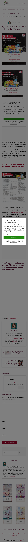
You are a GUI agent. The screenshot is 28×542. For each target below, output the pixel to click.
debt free (6, 338)
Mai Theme (19, 540)
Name (4, 421)
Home (3, 16)
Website (4, 435)
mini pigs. (15, 341)
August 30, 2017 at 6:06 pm (11, 382)
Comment (5, 402)
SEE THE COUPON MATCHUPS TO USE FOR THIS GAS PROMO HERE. (13, 165)
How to (15, 318)
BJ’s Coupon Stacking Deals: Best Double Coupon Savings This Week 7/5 (20, 512)
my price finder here (17, 212)
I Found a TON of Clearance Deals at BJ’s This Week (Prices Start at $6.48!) (7, 512)
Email (4, 428)
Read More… (12, 476)
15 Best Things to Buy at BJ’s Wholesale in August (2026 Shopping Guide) (7, 490)
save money (16, 337)
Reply (21, 387)
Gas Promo (10, 318)
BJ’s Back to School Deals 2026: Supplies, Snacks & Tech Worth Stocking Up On (20, 490)
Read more (8, 499)
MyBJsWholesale (16, 539)
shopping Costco (17, 338)
